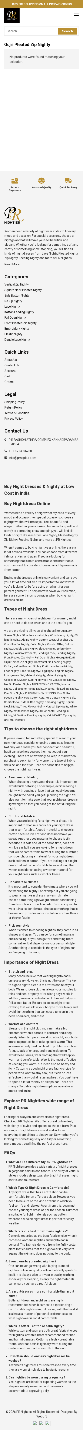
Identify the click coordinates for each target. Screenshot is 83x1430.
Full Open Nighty (15, 317)
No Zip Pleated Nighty (17, 684)
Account (10, 371)
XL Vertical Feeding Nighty (29, 715)
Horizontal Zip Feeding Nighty (52, 662)
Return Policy (13, 407)
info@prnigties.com (22, 458)
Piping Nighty (36, 688)
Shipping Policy (14, 402)
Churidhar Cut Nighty (16, 644)
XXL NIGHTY (54, 715)
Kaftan (8, 666)
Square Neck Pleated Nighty (23, 290)
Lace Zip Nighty (29, 670)
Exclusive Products (24, 653)
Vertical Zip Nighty (16, 284)
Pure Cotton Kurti (34, 697)
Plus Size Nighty (14, 693)
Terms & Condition (16, 413)
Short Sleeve (12, 702)
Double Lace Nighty (17, 339)
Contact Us (11, 365)
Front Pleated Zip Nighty (20, 323)
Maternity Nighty (35, 675)
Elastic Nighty (13, 334)
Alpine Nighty (29, 639)
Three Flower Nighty (32, 706)
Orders (9, 382)
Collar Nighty (38, 644)
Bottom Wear (47, 639)
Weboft (41, 1416)
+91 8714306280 (20, 451)
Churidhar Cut (64, 639)
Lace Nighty (12, 306)
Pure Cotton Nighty (57, 697)
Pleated (49, 688)
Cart (7, 376)
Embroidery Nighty (16, 328)
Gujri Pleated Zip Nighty (18, 662)
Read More (12, 264)
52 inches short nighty (35, 635)
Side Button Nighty (16, 295)
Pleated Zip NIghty (67, 688)
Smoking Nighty (54, 702)
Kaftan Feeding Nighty (19, 312)
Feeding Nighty (66, 653)
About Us (10, 359)
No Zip (53, 679)
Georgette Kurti (65, 657)
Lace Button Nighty (60, 666)
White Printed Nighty (25, 711)
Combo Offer (55, 644)
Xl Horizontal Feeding (52, 711)
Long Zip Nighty (63, 670)
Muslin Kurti (26, 679)
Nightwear (41, 679)
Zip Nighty (69, 715)
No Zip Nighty (13, 301)
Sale (72, 697)
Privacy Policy (13, 418)
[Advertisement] (41, 115)
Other (63, 630)
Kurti (45, 666)
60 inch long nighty (61, 635)
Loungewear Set (14, 675)
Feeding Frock (46, 653)
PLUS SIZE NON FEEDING (40, 693)
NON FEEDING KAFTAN (46, 684)
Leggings (46, 670)
